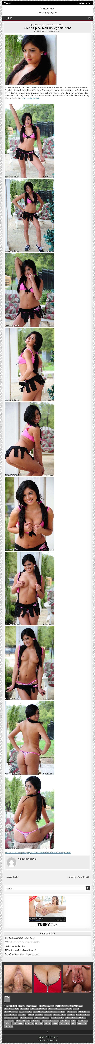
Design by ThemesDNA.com (47, 1040)
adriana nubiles (46, 1006)
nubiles (38, 1024)
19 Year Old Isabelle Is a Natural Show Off (20, 950)
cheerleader (26, 1018)
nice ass (29, 1024)
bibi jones (71, 1012)
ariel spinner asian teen (60, 1009)
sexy (55, 1024)
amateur (25, 1009)
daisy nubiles (57, 1018)
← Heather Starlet (11, 877)
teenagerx (40, 31)
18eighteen (12, 1006)
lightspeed (18, 1024)
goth (73, 1021)
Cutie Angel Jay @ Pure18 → (79, 877)
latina (35, 25)
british (48, 1015)
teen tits (59, 25)
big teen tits (11, 1015)
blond (31, 1015)
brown (71, 1015)
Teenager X (47, 8)
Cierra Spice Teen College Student (47, 28)
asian (76, 1009)
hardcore (82, 1021)
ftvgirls (65, 1021)
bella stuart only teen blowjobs (49, 1012)
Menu (8, 3)
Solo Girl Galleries (46, 25)
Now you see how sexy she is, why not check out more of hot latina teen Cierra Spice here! (38, 853)
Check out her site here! (30, 98)
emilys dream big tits (76, 1018)
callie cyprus (82, 1015)
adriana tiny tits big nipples (69, 1006)
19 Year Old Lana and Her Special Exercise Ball (22, 942)
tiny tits (9, 1027)
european (9, 1021)
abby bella (32, 1006)
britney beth (60, 1015)
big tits (22, 1015)
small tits (64, 1024)
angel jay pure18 (39, 1009)
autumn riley (26, 1012)
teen (73, 1024)
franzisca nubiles (50, 1021)
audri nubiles (11, 1012)
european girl (22, 1021)
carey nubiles (11, 1018)
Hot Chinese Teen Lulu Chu (15, 946)
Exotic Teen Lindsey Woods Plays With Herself (22, 954)
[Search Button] (89, 18)
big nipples (84, 1012)
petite (47, 1024)
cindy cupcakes (42, 1018)
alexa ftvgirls (11, 1009)
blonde (39, 1015)
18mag (21, 1006)
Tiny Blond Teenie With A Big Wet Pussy (19, 938)
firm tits (36, 1021)
